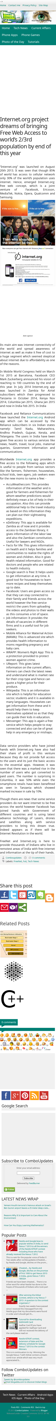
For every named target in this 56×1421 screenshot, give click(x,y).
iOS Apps (17, 1398)
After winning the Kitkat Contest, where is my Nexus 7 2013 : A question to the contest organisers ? (33, 1299)
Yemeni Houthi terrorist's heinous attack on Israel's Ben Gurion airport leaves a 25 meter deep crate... (27, 1206)
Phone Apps (10, 35)
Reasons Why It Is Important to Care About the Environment (25, 1216)
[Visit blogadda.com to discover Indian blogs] (25, 1382)
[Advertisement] (28, 80)
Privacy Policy (29, 5)
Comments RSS (27, 1407)
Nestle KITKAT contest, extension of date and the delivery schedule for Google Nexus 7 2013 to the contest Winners (32, 1344)
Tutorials (33, 42)
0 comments (38, 857)
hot (25, 861)
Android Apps (45, 1394)
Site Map (43, 5)
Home (3, 5)
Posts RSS (15, 1407)
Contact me (14, 5)
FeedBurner (34, 1183)
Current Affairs (41, 28)
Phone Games (30, 35)
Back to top (40, 1407)
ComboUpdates (22, 1410)
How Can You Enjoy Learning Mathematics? (24, 1225)
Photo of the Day (13, 42)
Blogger (44, 1410)
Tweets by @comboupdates (17, 1379)
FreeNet (18, 861)
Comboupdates (14, 857)
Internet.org (35, 417)
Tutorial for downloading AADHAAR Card (30, 1320)
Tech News (21, 28)
